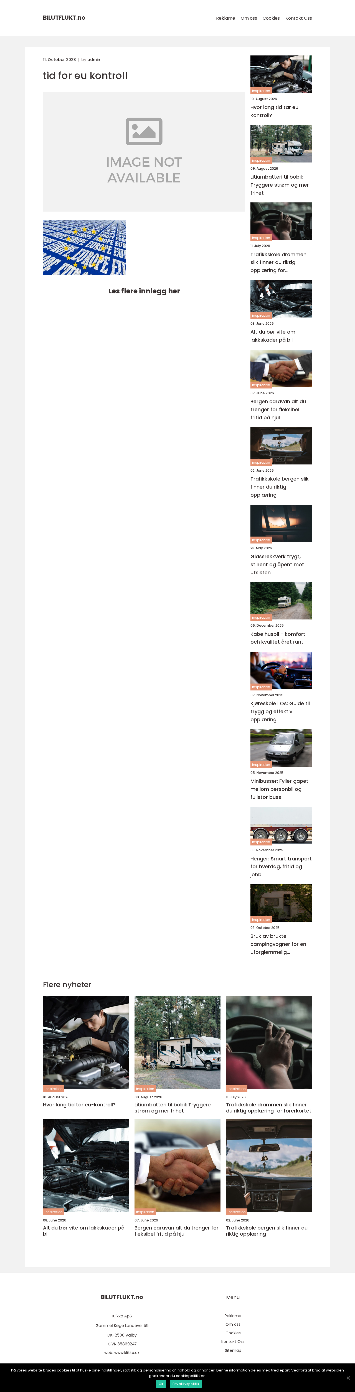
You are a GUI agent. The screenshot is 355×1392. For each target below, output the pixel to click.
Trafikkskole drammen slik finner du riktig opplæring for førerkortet (278, 263)
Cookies (271, 18)
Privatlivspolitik (186, 1383)
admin (93, 60)
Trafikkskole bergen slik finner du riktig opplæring (279, 486)
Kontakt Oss (298, 18)
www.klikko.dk (127, 1352)
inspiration (261, 90)
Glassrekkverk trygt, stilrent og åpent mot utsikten (277, 564)
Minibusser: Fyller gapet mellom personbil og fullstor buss (279, 789)
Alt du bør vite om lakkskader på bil (272, 335)
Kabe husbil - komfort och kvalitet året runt (277, 638)
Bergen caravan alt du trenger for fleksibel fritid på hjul (278, 409)
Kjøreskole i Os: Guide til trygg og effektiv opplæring (280, 711)
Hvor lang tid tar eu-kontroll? (275, 111)
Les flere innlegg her (144, 291)
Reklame (225, 18)
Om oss (249, 18)
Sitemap (233, 1350)
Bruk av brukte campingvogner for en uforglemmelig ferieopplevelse (278, 944)
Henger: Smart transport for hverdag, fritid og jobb (281, 866)
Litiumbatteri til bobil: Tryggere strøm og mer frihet (279, 184)
